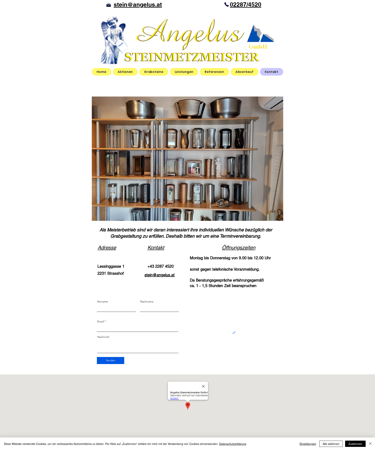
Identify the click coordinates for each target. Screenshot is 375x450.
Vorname (102, 301)
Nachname (147, 301)
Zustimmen (355, 444)
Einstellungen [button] (308, 444)
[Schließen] (370, 444)
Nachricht (103, 336)
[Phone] (226, 4)
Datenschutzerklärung (232, 444)
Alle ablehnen (331, 444)
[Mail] (108, 5)
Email (100, 321)
